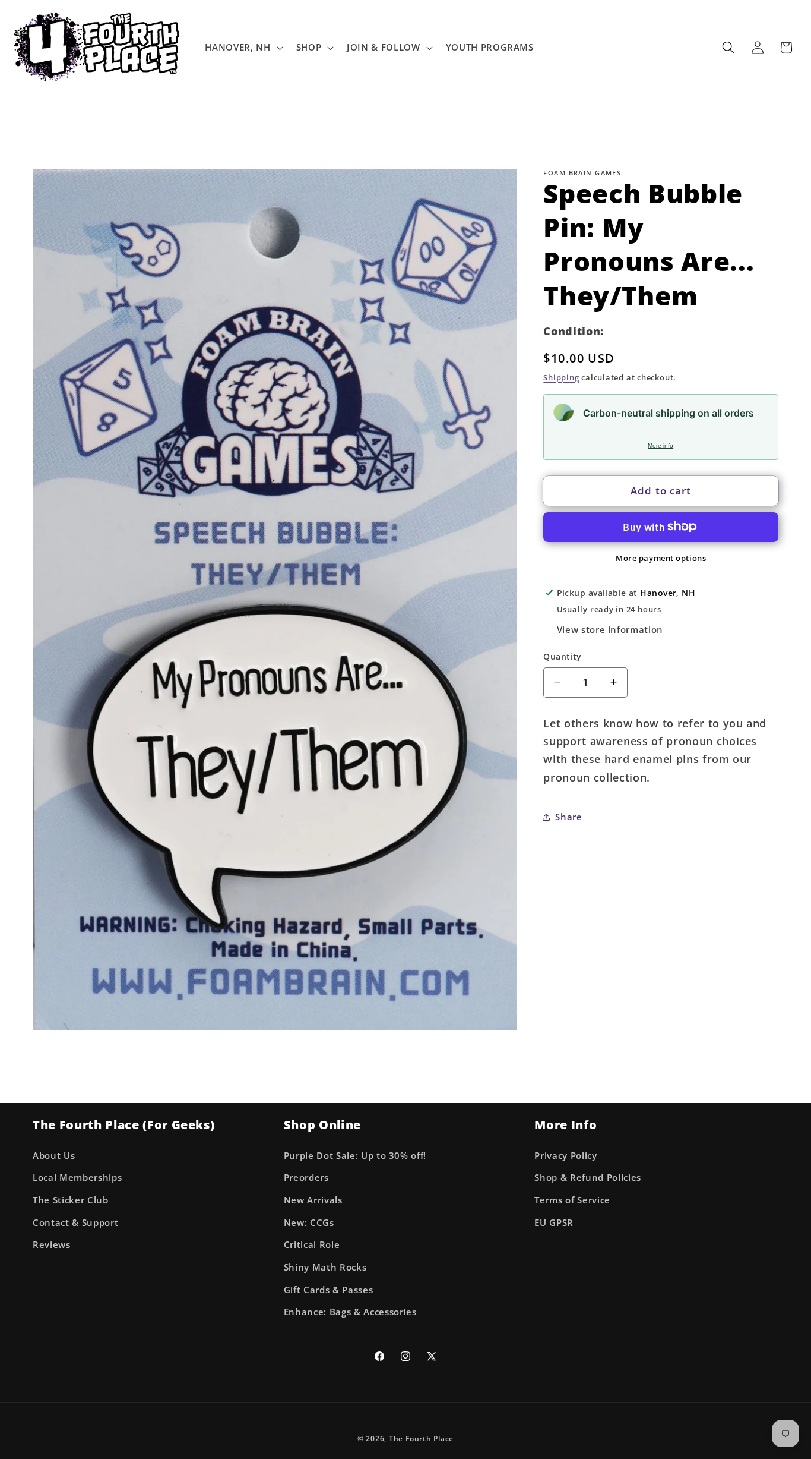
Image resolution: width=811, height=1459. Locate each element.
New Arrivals (313, 1200)
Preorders (306, 1177)
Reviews (52, 1245)
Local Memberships (77, 1177)
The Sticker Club (71, 1200)
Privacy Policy (565, 1155)
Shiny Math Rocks (325, 1267)
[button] (242, 47)
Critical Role (312, 1245)
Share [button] (568, 816)
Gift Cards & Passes (328, 1289)
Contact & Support (75, 1222)
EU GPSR (554, 1222)
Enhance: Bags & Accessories (350, 1312)
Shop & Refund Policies (587, 1177)
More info (660, 445)
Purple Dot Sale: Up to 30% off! (355, 1155)
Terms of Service (572, 1200)
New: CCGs (309, 1222)
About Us (54, 1155)
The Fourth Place (421, 1438)
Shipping (561, 376)
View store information (610, 629)
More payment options (661, 557)
